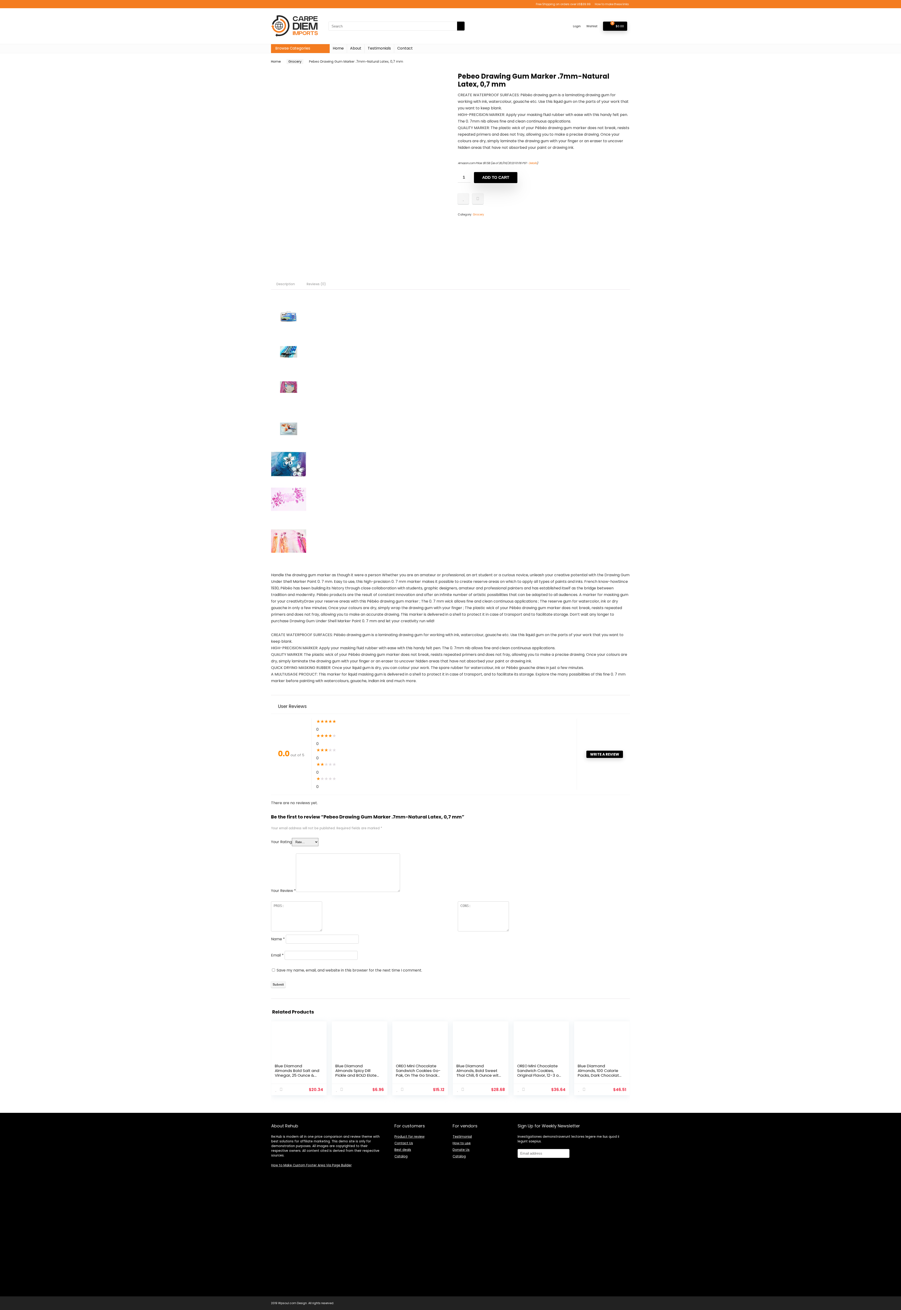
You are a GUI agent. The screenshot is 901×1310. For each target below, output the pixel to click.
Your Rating (281, 842)
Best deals (402, 1149)
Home (338, 48)
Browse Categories (292, 48)
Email (277, 955)
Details (533, 163)
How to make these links (612, 4)
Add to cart (495, 177)
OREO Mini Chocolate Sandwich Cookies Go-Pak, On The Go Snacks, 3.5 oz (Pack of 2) (418, 1073)
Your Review (283, 890)
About (355, 48)
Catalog (401, 1156)
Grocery (295, 61)
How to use (462, 1143)
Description (285, 284)
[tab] (285, 284)
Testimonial (462, 1136)
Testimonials (379, 48)
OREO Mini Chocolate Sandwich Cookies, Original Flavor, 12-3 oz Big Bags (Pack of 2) (539, 1073)
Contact (405, 48)
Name (278, 939)
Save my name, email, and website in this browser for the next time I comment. (349, 970)
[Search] (461, 26)
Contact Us (403, 1143)
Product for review (409, 1136)
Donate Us (461, 1149)
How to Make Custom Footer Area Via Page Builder (311, 1165)
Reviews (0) (316, 284)
